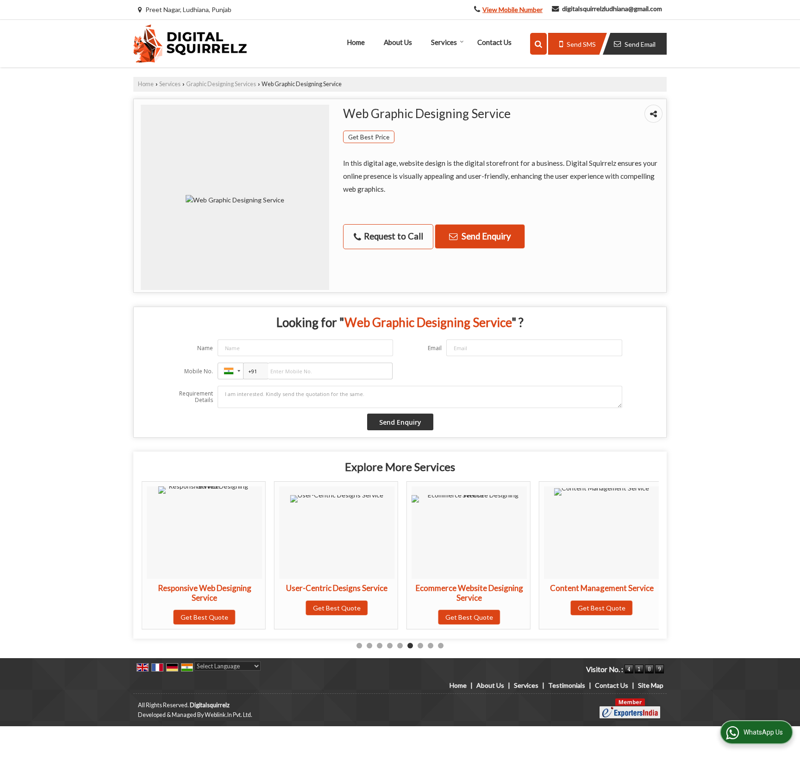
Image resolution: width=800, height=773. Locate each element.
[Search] (538, 44)
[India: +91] (231, 371)
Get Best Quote (204, 617)
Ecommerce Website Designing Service (469, 592)
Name (205, 348)
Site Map (650, 685)
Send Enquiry (485, 236)
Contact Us (494, 42)
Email (435, 348)
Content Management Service (602, 588)
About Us (398, 42)
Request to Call (392, 236)
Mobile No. (198, 371)
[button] (512, 9)
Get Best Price (368, 137)
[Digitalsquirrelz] (190, 44)
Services (444, 42)
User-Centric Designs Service (337, 588)
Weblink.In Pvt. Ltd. (228, 714)
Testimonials (566, 685)
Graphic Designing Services (221, 84)
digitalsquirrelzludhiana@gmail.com (612, 9)
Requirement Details (196, 396)
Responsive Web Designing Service (204, 592)
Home (356, 42)
